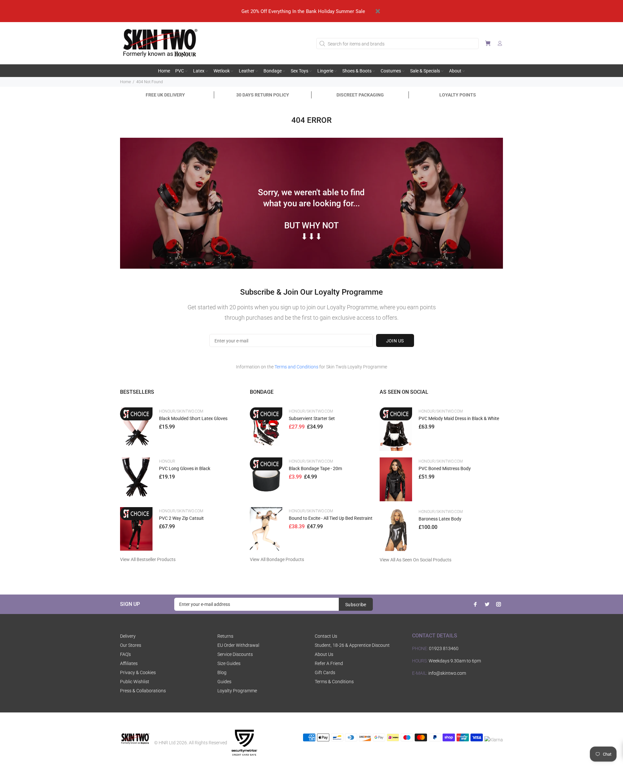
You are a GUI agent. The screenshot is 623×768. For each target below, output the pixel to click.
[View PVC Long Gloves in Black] (136, 479)
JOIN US (395, 340)
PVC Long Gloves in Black (184, 468)
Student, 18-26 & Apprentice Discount (352, 645)
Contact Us (326, 636)
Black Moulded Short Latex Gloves (193, 418)
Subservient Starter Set (312, 418)
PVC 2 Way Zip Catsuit (181, 518)
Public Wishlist (134, 681)
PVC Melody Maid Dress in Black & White (459, 418)
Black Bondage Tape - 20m (315, 468)
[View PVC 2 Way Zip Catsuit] (136, 529)
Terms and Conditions (296, 366)
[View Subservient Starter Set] (266, 429)
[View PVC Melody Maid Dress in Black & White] (396, 429)
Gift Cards (325, 672)
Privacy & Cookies (138, 672)
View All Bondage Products (277, 559)
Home (125, 82)
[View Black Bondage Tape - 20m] (266, 479)
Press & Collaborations (143, 690)
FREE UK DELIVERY (165, 94)
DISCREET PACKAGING (360, 94)
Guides (224, 681)
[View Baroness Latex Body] (396, 529)
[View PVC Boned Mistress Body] (396, 479)
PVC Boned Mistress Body (445, 468)
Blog (221, 672)
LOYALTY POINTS (457, 94)
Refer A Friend (329, 663)
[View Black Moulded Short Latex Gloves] (136, 429)
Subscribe (355, 604)
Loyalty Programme (237, 690)
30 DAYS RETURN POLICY (262, 94)
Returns (225, 636)
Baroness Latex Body (440, 518)
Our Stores (130, 645)
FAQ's (125, 654)
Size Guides (228, 663)
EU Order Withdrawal (238, 645)
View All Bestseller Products (148, 559)
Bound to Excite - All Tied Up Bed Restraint (331, 518)
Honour (167, 461)
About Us (324, 654)
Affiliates (129, 663)
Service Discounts (235, 654)
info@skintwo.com (447, 673)
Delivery (128, 636)
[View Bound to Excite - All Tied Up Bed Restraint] (266, 529)
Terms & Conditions (334, 681)
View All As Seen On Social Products (415, 559)
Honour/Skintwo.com (181, 411)
